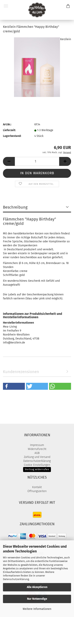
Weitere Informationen (37, 609)
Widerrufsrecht (37, 449)
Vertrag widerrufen (37, 469)
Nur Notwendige (37, 599)
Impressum (37, 445)
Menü (6, 6)
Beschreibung (15, 207)
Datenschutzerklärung (16, 579)
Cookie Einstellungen (37, 465)
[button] (9, 161)
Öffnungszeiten (37, 491)
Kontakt (37, 487)
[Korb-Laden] (37, 10)
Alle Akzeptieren (37, 587)
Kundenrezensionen (21, 371)
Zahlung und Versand (37, 457)
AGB (37, 453)
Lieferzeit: (9, 130)
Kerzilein (65, 39)
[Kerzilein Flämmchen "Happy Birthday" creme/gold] (37, 67)
